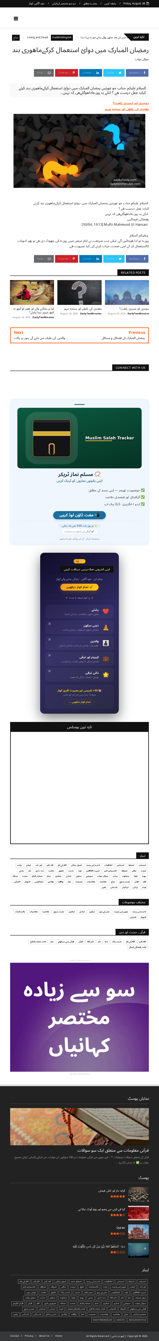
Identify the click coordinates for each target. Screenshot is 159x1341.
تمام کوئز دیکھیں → (79, 702)
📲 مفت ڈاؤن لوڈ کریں (79, 515)
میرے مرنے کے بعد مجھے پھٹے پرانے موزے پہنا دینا (130, 37)
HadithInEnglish (84, 37)
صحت (25, 876)
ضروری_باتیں (50, 1303)
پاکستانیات (20, 912)
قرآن (136, 882)
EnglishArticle (137, 1320)
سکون (79, 876)
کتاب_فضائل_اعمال (137, 947)
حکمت (51, 871)
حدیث (71, 871)
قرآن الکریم (18, 1303)
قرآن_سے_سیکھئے (66, 942)
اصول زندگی (76, 865)
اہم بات (38, 865)
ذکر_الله (90, 942)
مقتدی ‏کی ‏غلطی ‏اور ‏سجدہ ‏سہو (127, 109)
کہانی (135, 887)
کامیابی (17, 882)
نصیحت (78, 882)
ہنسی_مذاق (51, 1314)
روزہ (144, 876)
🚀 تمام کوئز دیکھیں (79, 587)
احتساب (142, 865)
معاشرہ (103, 882)
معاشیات (91, 882)
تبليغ (82, 1287)
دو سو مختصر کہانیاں (64, 3)
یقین (104, 887)
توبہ (80, 871)
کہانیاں (125, 887)
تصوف (124, 871)
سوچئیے (89, 876)
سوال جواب (102, 876)
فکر (144, 882)
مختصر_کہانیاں (139, 1314)
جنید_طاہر (88, 1292)
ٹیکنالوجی (39, 882)
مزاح (38, 37)
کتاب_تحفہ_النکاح (38, 942)
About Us (44, 1336)
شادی (68, 876)
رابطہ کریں (110, 3)
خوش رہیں (31, 1292)
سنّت (115, 876)
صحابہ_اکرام (37, 876)
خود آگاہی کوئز (37, 3)
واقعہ (60, 882)
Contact (14, 1336)
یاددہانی (114, 887)
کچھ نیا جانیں (132, 20)
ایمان (28, 865)
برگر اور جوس (24, 37)
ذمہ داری (39, 871)
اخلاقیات (108, 865)
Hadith (121, 1320)
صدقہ (15, 876)
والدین (51, 882)
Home (58, 1336)
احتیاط (131, 865)
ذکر (29, 871)
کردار (144, 887)
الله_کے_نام (62, 865)
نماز (69, 882)
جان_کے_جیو (104, 912)
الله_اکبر (142, 942)
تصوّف (43, 1287)
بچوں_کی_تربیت (121, 912)
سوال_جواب (142, 59)
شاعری (58, 876)
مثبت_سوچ (124, 882)
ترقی (134, 871)
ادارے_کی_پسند (93, 865)
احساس (120, 865)
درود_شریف (140, 1298)
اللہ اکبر (50, 865)
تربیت (143, 871)
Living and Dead (60, 37)
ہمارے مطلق (90, 3)
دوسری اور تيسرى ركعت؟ (131, 103)
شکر (49, 876)
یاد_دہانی (37, 1314)
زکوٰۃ (136, 876)
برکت (19, 865)
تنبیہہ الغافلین (93, 871)
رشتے (21, 871)
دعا (106, 942)
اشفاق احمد (76, 1281)
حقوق (61, 871)
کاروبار (27, 882)
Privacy (29, 1336)
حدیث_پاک (117, 942)
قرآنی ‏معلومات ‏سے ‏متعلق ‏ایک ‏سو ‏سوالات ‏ (112, 1150)
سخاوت (125, 876)
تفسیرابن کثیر (110, 871)
